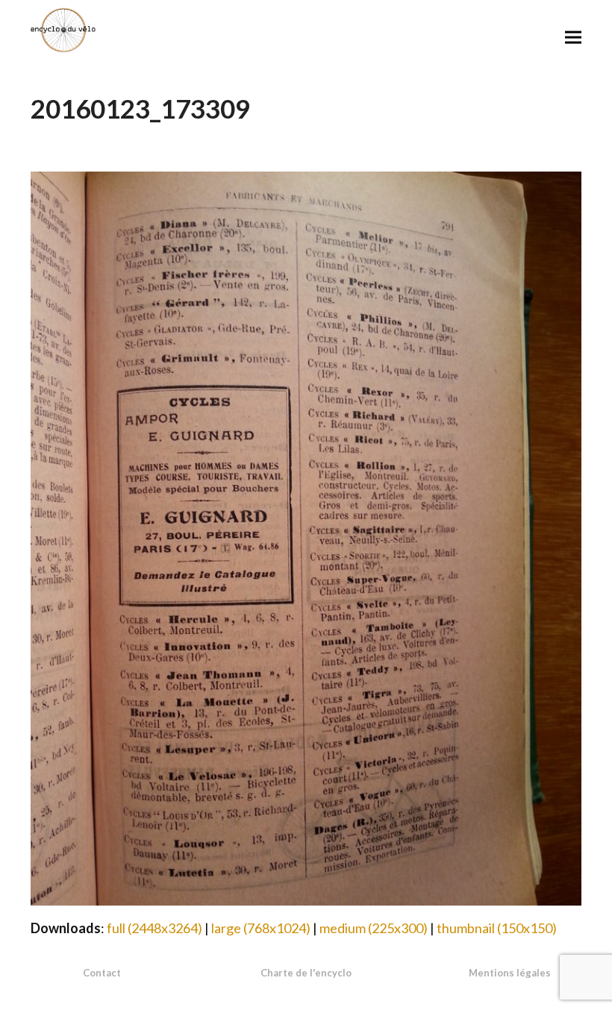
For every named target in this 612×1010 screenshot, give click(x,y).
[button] (573, 37)
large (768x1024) (260, 928)
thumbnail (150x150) (497, 928)
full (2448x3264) (154, 928)
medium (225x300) (373, 928)
